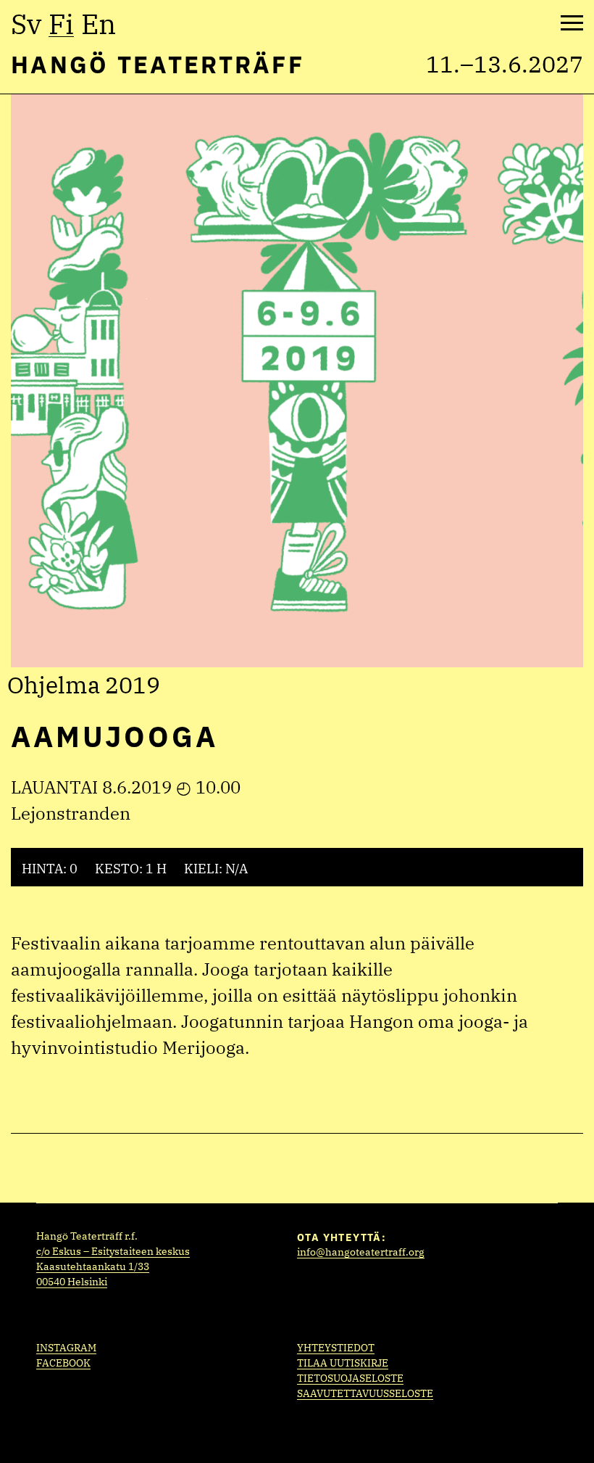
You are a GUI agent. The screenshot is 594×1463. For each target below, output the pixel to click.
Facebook (63, 1362)
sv (26, 24)
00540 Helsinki (71, 1281)
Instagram (66, 1347)
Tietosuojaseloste (350, 1378)
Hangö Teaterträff (157, 64)
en (98, 24)
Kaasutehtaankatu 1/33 (92, 1266)
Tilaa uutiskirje (342, 1362)
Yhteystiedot (336, 1347)
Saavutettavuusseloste (365, 1393)
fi (61, 24)
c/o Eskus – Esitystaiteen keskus (113, 1251)
